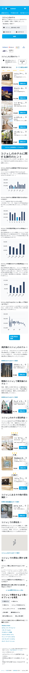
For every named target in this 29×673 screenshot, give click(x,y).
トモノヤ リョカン (6, 630)
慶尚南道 (15, 670)
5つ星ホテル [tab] (5, 605)
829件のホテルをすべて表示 (9, 361)
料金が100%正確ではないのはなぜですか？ (13, 663)
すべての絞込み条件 (22, 67)
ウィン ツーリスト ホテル (8, 636)
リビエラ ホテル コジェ (8, 634)
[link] (14, 147)
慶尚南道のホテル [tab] (15, 612)
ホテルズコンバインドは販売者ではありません (13, 655)
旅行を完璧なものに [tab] (7, 616)
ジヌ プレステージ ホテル (8, 639)
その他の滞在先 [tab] (22, 608)
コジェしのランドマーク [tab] (8, 608)
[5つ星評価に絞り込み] (21, 71)
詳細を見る (23, 83)
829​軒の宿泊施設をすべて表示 (10, 502)
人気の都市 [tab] (5, 612)
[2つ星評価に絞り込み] (3, 71)
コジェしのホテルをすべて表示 (10, 553)
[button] (3, 8)
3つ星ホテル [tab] (5, 601)
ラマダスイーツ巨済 (7, 632)
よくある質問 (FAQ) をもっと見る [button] (14, 590)
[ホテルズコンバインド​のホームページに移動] (10, 8)
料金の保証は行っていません (16, 650)
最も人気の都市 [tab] (19, 616)
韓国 (7, 670)
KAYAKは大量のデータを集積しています (13, 659)
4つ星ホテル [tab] (15, 601)
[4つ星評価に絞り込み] (15, 71)
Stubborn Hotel (6, 625)
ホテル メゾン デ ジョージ (8, 628)
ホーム (2, 670)
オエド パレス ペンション (8, 641)
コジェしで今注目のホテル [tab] (18, 605)
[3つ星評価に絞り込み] (8, 71)
